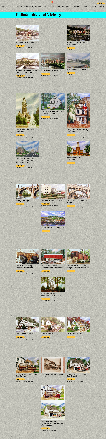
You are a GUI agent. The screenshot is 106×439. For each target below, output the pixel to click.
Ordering (94, 6)
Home (3, 6)
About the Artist (85, 6)
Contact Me (101, 6)
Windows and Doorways (63, 6)
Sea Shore (38, 6)
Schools (16, 6)
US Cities (52, 6)
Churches (9, 6)
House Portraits (76, 6)
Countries (45, 6)
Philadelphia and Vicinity (26, 6)
